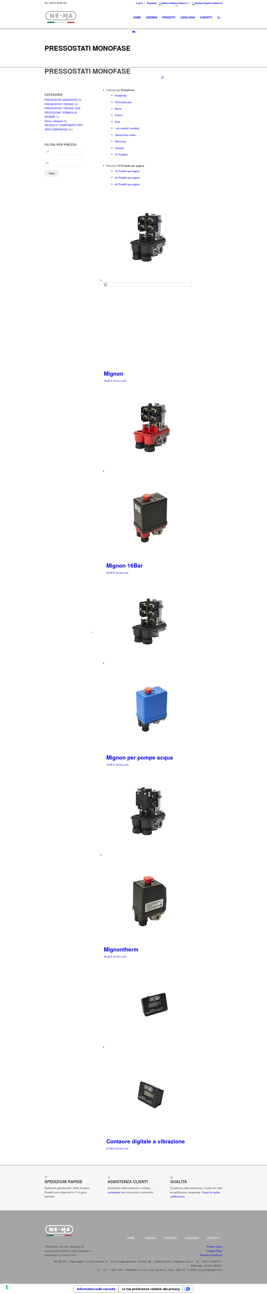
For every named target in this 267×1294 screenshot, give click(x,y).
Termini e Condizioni (211, 1255)
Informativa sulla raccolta (96, 1289)
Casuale (119, 148)
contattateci (114, 1192)
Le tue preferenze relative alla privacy (151, 1289)
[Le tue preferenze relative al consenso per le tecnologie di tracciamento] (7, 1287)
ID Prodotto (121, 154)
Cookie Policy (214, 1251)
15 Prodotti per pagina (127, 171)
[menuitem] (139, 3)
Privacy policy (214, 1246)
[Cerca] (218, 17)
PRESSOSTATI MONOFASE (61, 100)
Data (117, 122)
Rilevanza (120, 141)
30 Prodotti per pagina (127, 177)
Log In (139, 3)
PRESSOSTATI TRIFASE (59, 104)
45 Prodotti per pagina (127, 184)
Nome (118, 108)
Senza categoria (54, 121)
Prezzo (119, 115)
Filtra (52, 173)
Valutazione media (125, 135)
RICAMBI (50, 116)
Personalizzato (123, 102)
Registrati (152, 3)
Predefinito (121, 95)
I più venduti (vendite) (127, 128)
